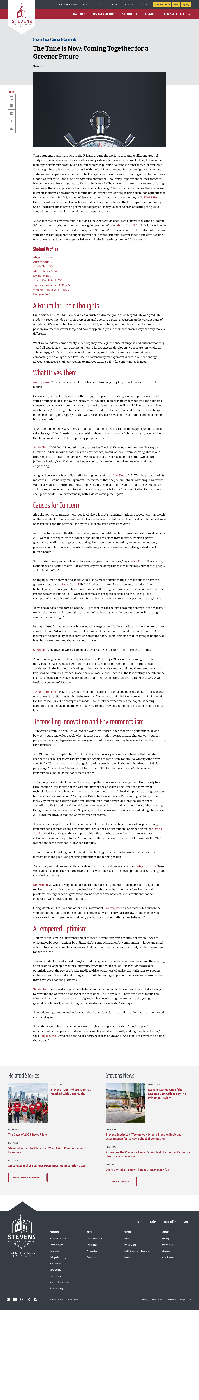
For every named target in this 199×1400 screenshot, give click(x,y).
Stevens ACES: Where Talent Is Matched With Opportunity (71, 1092)
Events (127, 1239)
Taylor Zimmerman (45, 691)
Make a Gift (169, 1221)
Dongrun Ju (40, 885)
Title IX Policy (171, 1300)
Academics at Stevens (58, 1239)
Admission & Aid (174, 14)
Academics (78, 14)
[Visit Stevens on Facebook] (35, 1299)
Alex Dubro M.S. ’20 (45, 271)
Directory (165, 1239)
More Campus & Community (28, 1177)
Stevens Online (55, 1270)
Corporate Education (57, 1276)
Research (150, 14)
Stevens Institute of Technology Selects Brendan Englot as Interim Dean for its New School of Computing (143, 1137)
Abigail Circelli (125, 225)
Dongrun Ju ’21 (42, 294)
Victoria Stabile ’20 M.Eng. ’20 (52, 290)
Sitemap (145, 1300)
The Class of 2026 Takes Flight (27, 1135)
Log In (143, 4)
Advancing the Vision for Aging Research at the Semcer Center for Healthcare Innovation (148, 1154)
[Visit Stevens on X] (28, 1299)
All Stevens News (121, 1181)
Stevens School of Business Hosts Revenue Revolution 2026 (47, 1166)
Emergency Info (185, 1300)
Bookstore (128, 1257)
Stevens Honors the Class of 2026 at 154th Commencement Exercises (46, 1150)
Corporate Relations (66, 4)
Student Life (129, 14)
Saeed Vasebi (70, 584)
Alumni (102, 4)
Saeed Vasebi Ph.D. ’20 (47, 280)
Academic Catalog (56, 1288)
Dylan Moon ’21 (43, 276)
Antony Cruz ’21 (43, 262)
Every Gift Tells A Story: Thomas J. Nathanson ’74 (137, 1170)
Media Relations (168, 1257)
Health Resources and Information (137, 1251)
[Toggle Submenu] (133, 4)
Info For (127, 4)
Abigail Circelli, (49, 1036)
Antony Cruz (41, 382)
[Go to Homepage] (21, 18)
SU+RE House (152, 197)
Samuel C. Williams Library (60, 1282)
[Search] (189, 14)
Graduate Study (55, 1263)
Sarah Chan (40, 447)
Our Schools (54, 1251)
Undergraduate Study (58, 1257)
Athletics (87, 4)
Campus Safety (130, 1245)
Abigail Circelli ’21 (44, 257)
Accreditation (92, 1251)
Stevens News (41, 39)
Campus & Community (64, 39)
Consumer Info (92, 1257)
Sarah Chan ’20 (43, 266)
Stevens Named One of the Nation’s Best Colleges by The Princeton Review (167, 1094)
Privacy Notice (157, 1300)
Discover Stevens (103, 14)
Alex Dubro (120, 475)
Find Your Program (57, 1245)
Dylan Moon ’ (138, 561)
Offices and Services (94, 1239)
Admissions (166, 1251)
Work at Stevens (168, 1245)
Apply (185, 4)
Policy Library (92, 1245)
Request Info (162, 4)
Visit (176, 4)
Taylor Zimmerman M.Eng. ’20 (52, 285)
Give (114, 4)
